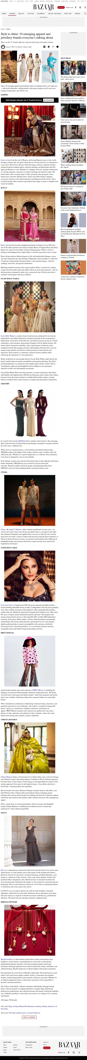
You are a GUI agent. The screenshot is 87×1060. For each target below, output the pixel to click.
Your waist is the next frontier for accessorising (72, 121)
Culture (15, 1047)
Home (2, 29)
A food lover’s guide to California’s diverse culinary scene (73, 277)
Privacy (45, 1044)
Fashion (8, 29)
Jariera (3, 160)
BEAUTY (21, 13)
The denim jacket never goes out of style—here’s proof (73, 78)
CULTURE (30, 13)
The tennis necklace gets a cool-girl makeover (24, 1013)
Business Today (49, 1)
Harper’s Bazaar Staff (24, 47)
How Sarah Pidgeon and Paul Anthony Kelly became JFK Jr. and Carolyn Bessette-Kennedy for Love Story (73, 232)
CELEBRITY (41, 13)
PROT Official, (38, 690)
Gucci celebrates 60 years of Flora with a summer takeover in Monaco (73, 99)
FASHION (12, 13)
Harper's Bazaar (4, 1)
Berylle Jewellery (7, 959)
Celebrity (15, 1045)
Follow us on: (69, 7)
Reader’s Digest (64, 1)
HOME (4, 13)
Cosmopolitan (57, 1)
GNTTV (27, 1)
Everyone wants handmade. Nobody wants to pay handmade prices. (73, 209)
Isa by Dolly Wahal (7, 336)
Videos (77, 13)
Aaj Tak (10, 1)
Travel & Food (16, 1049)
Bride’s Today (28, 1047)
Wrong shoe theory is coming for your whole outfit (72, 187)
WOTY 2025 (67, 13)
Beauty (5, 1049)
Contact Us (45, 1042)
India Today (42, 1)
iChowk (31, 1)
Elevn (3, 870)
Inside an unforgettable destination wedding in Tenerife (73, 256)
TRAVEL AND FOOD (54, 13)
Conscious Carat (6, 605)
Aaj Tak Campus (20, 1)
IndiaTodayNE (72, 1)
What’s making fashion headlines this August (72, 166)
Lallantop (36, 1)
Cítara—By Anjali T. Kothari (11, 529)
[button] (83, 1)
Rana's (3, 245)
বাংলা (14, 1)
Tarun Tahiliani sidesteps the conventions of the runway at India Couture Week (72, 143)
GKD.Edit (21, 441)
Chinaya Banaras (6, 777)
